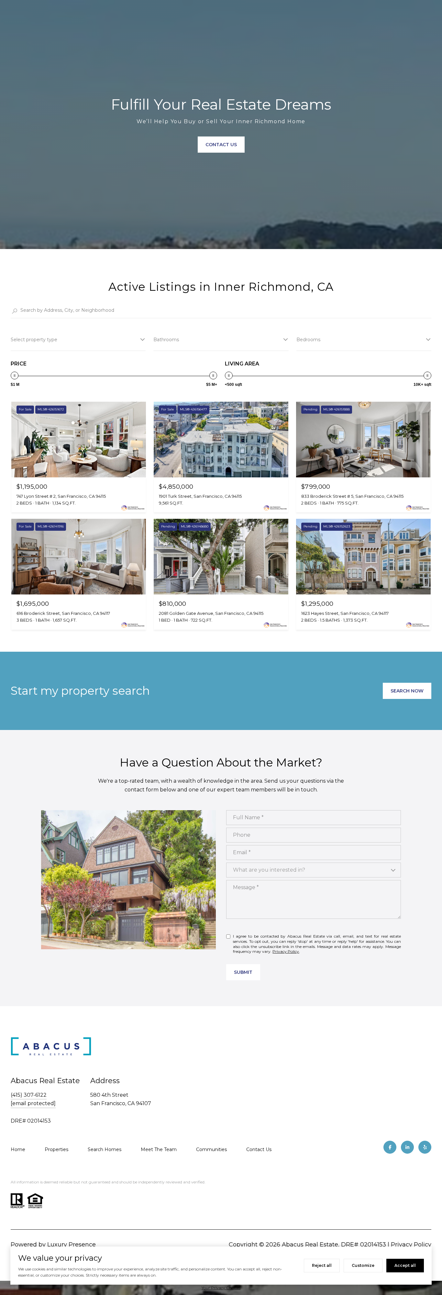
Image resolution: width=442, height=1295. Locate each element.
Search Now (407, 691)
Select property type (34, 340)
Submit (243, 972)
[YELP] (424, 1147)
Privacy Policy (285, 951)
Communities (211, 1149)
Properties (56, 1149)
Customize (363, 1265)
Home (18, 1149)
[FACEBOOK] (389, 1147)
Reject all (322, 1265)
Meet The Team (159, 1149)
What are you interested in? (269, 870)
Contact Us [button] (221, 144)
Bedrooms (308, 340)
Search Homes (104, 1149)
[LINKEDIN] (407, 1147)
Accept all (405, 1265)
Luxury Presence (71, 1244)
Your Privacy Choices (221, 1287)
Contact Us (258, 1149)
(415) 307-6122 (29, 1095)
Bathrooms (166, 340)
